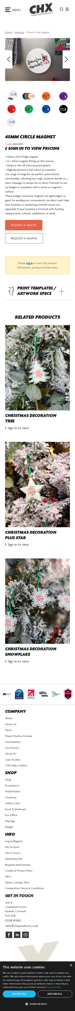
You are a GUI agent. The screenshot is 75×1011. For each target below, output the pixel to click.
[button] (37, 1004)
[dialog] (37, 986)
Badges (9, 826)
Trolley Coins (12, 803)
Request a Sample (24, 238)
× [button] (71, 965)
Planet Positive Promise (18, 736)
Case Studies (12, 759)
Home (8, 32)
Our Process (12, 747)
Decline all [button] (55, 993)
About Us (10, 724)
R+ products (12, 785)
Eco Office (11, 815)
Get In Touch (12, 853)
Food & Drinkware (15, 809)
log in (29, 263)
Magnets (19, 32)
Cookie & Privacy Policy (18, 870)
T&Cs (8, 876)
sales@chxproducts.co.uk (21, 926)
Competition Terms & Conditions (24, 888)
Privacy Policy (54, 987)
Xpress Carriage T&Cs (17, 882)
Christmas (11, 797)
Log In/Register (14, 841)
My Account (12, 847)
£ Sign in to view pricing (32, 148)
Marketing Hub (13, 858)
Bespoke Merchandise (17, 864)
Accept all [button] (19, 993)
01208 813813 (13, 920)
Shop (8, 779)
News (8, 730)
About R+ (10, 753)
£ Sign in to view (17, 428)
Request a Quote (24, 225)
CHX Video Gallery (16, 765)
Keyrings (10, 821)
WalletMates (12, 791)
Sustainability (13, 741)
